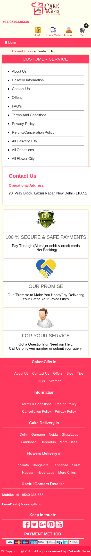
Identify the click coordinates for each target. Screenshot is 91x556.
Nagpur (27, 472)
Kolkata (23, 465)
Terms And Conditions (29, 115)
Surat (76, 465)
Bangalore (41, 465)
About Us (19, 71)
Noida (53, 434)
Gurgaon (38, 434)
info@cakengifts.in (27, 504)
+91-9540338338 (15, 22)
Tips (80, 373)
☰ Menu (10, 42)
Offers (17, 97)
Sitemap (55, 381)
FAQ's (17, 106)
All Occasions (23, 150)
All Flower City (23, 158)
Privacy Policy (23, 124)
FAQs (40, 381)
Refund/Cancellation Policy (33, 132)
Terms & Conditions (36, 404)
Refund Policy (65, 404)
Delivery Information (28, 80)
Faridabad (29, 442)
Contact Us (21, 89)
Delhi (23, 434)
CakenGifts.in (78, 551)
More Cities (68, 442)
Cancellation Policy (36, 411)
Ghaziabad (70, 434)
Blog (69, 373)
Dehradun (48, 442)
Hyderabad (45, 472)
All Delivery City (24, 141)
